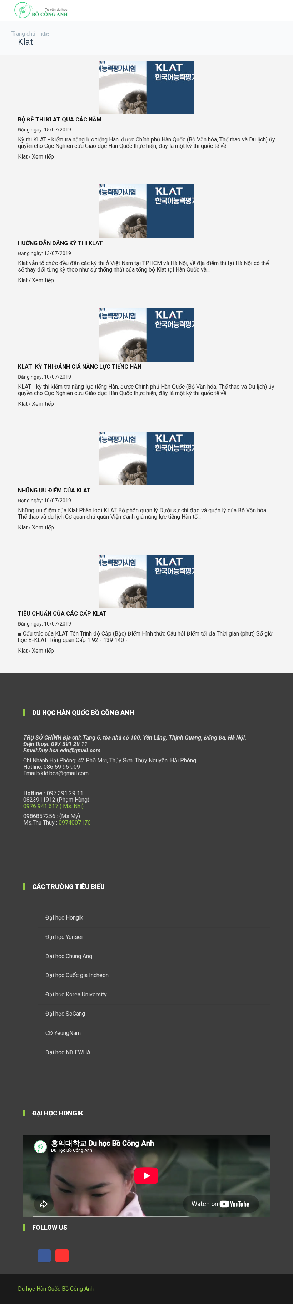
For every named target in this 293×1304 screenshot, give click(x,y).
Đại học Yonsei (64, 937)
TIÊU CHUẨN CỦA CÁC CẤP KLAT (62, 613)
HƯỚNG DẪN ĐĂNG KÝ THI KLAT (60, 243)
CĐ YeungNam (63, 1033)
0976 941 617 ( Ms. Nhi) (53, 806)
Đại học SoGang (65, 1013)
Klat (23, 156)
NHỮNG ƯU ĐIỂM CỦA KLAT (54, 490)
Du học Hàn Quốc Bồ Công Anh (56, 1288)
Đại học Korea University (76, 994)
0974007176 (75, 822)
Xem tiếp (43, 156)
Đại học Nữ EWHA (67, 1052)
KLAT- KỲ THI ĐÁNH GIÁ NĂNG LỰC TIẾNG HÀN (79, 366)
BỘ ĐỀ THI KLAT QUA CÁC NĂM (59, 119)
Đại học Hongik (64, 917)
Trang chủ (23, 33)
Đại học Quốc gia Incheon (77, 975)
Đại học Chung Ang (68, 956)
